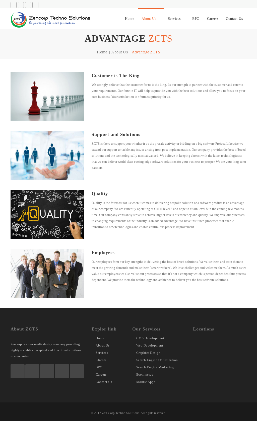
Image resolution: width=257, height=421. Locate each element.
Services (174, 19)
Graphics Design (148, 353)
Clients (101, 360)
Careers (213, 19)
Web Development (149, 345)
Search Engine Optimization (157, 360)
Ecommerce (144, 374)
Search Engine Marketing (155, 367)
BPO (196, 19)
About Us (149, 19)
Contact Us (234, 19)
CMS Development (150, 338)
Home (129, 19)
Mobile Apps (145, 382)
